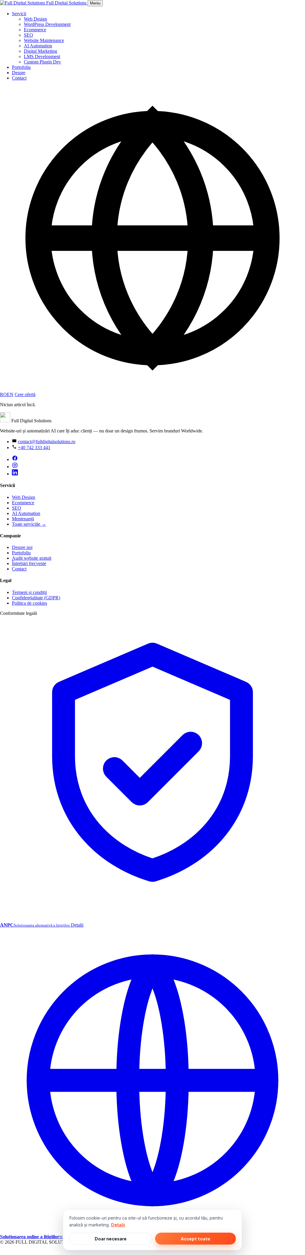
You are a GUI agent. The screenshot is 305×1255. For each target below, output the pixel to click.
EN (10, 394)
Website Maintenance (44, 40)
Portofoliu (21, 67)
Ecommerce (35, 29)
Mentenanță (23, 518)
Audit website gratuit (31, 558)
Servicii (19, 13)
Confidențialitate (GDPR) (36, 597)
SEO (28, 35)
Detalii (118, 1225)
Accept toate (195, 1238)
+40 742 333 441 (34, 447)
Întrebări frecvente (29, 563)
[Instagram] (15, 466)
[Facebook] (15, 459)
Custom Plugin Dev (42, 61)
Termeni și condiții (29, 592)
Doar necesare (111, 1238)
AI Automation (38, 45)
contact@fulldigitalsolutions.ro (46, 441)
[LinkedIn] (15, 473)
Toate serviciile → (29, 524)
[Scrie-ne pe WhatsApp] (4, 1252)
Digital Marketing (40, 51)
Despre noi (22, 547)
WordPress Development (47, 24)
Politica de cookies (29, 603)
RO (3, 394)
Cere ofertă (25, 394)
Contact (19, 77)
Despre (18, 72)
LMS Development (42, 56)
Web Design (35, 18)
